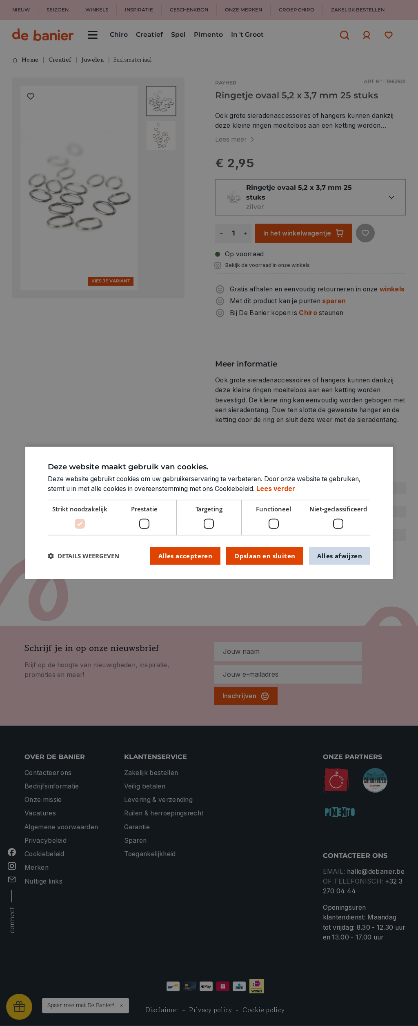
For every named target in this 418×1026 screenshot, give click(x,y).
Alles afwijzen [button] (339, 555)
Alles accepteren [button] (185, 555)
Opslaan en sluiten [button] (264, 555)
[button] (83, 556)
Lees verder (275, 489)
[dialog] (209, 513)
